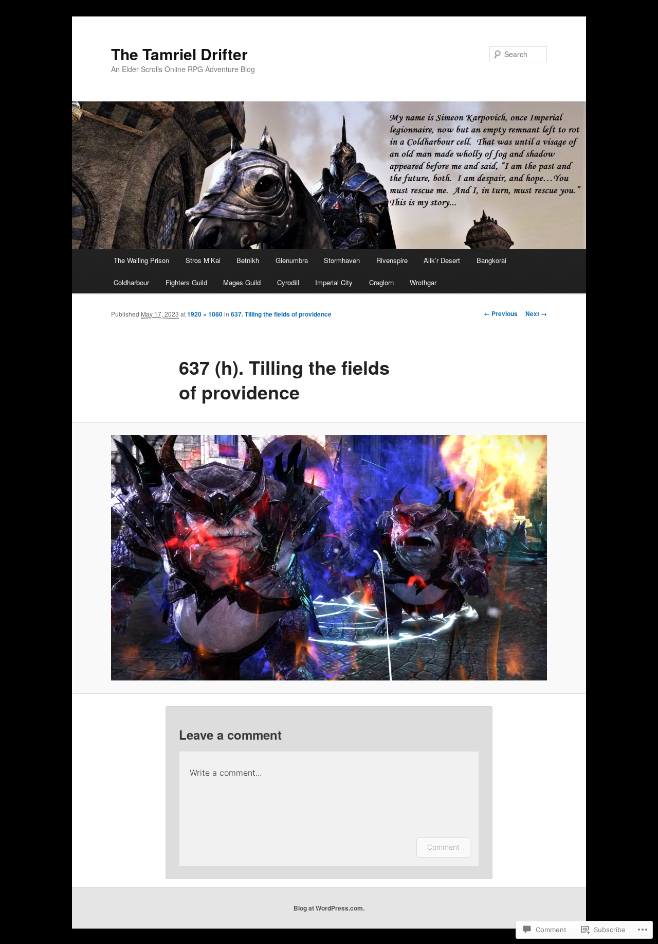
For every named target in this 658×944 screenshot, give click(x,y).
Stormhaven (342, 260)
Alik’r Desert (442, 260)
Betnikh (247, 260)
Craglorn (381, 282)
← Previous (501, 313)
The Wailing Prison (141, 260)
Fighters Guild (186, 282)
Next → (536, 313)
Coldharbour (131, 282)
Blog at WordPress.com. (329, 908)
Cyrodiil (288, 282)
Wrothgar (423, 282)
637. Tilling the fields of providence (281, 314)
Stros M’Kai (203, 260)
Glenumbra (292, 260)
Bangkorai (491, 260)
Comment (443, 847)
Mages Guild (242, 282)
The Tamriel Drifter (179, 54)
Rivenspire (392, 260)
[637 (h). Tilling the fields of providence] (329, 557)
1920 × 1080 (205, 314)
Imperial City (334, 282)
